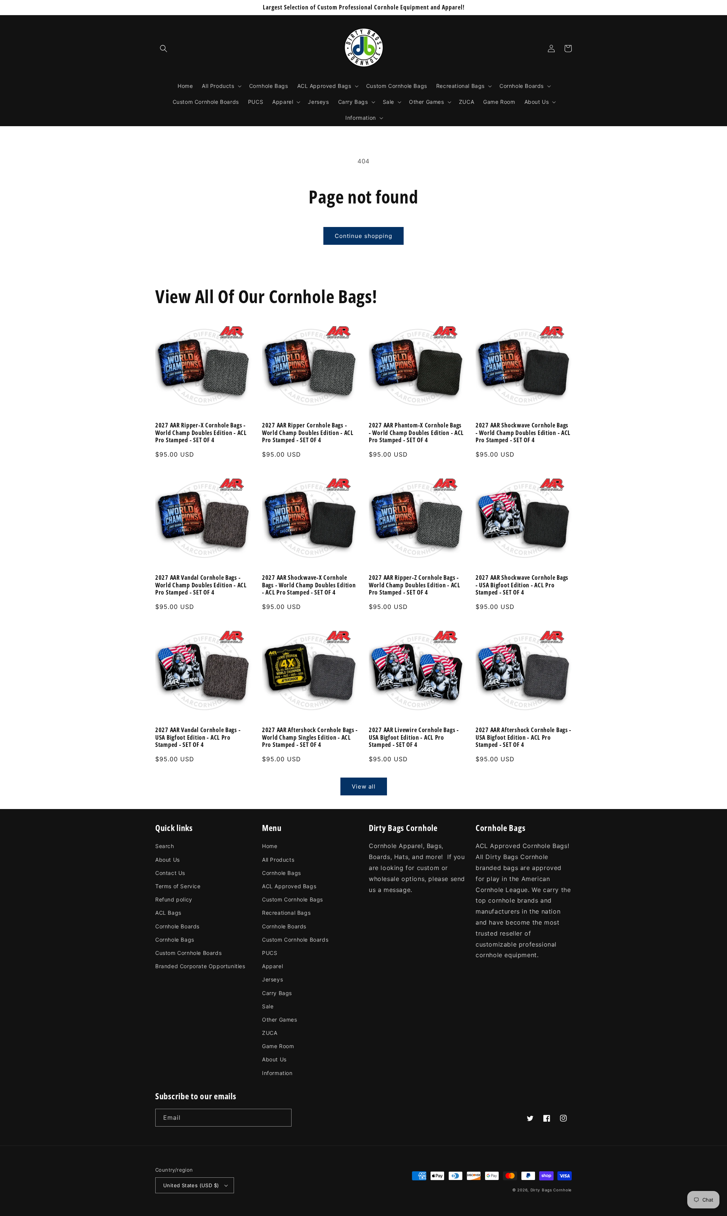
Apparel (272, 966)
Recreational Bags (286, 912)
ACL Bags (168, 912)
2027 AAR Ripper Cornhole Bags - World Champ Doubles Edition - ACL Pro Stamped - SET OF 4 (308, 433)
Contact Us (170, 873)
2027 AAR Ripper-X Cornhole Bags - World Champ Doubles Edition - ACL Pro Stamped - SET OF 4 (201, 433)
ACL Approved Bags (289, 886)
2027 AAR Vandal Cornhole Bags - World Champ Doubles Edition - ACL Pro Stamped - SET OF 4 (201, 585)
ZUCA (269, 1033)
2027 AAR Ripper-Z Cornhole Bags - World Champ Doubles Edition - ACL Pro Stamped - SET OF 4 (414, 585)
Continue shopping (363, 235)
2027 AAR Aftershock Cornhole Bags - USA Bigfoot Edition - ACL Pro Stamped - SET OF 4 (523, 737)
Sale (267, 1006)
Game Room (278, 1046)
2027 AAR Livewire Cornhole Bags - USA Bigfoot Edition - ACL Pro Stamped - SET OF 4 (414, 737)
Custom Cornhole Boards (188, 953)
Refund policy (173, 899)
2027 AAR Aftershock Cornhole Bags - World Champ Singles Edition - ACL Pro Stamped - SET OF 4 (310, 737)
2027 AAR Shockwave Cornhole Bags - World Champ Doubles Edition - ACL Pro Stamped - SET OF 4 (523, 433)
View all (364, 786)
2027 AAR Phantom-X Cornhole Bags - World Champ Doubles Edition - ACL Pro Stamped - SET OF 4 (416, 433)
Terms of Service (178, 886)
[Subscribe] (283, 1118)
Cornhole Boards (177, 926)
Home (269, 846)
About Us (167, 859)
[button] (163, 48)
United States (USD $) (191, 1185)
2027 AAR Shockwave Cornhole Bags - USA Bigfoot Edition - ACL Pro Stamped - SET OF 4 (522, 585)
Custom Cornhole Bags (292, 899)
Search (164, 846)
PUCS (269, 953)
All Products (278, 859)
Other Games (279, 1019)
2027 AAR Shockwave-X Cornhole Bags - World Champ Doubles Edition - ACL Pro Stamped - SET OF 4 (309, 585)
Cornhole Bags (174, 939)
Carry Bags (277, 993)
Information (277, 1073)
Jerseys (272, 979)
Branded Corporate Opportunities (200, 966)
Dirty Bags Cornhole (551, 1190)
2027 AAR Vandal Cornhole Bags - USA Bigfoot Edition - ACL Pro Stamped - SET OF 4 (197, 737)
